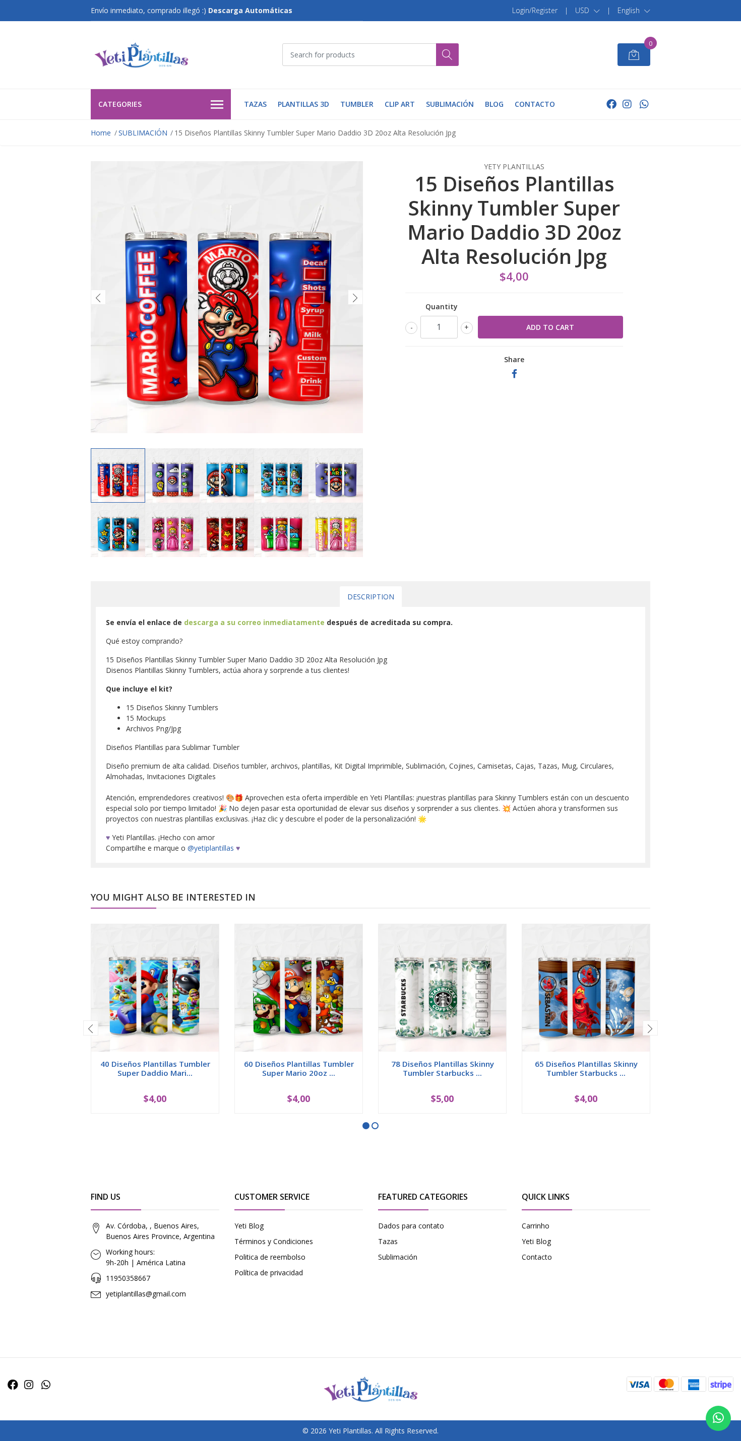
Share (514, 359)
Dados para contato (411, 1225)
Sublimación (397, 1257)
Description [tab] (370, 596)
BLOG (494, 104)
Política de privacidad (268, 1272)
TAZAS (255, 104)
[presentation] (98, 297)
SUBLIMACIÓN (450, 104)
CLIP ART (400, 104)
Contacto (537, 1257)
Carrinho (535, 1225)
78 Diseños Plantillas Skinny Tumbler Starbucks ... (442, 1068)
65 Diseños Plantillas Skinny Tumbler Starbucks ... (586, 1068)
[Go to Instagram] (627, 104)
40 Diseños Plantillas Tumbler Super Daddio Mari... (155, 1068)
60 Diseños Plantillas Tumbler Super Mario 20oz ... (299, 1068)
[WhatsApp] (644, 104)
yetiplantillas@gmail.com (146, 1293)
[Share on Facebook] (514, 374)
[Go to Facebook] (611, 104)
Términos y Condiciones (273, 1241)
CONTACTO (535, 104)
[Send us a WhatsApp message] (718, 1418)
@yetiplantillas (211, 848)
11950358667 (128, 1278)
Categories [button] (120, 104)
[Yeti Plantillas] (141, 55)
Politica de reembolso (269, 1257)
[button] (587, 11)
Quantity (441, 306)
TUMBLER (357, 104)
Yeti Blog (249, 1225)
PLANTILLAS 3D (303, 104)
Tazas (388, 1241)
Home (101, 133)
